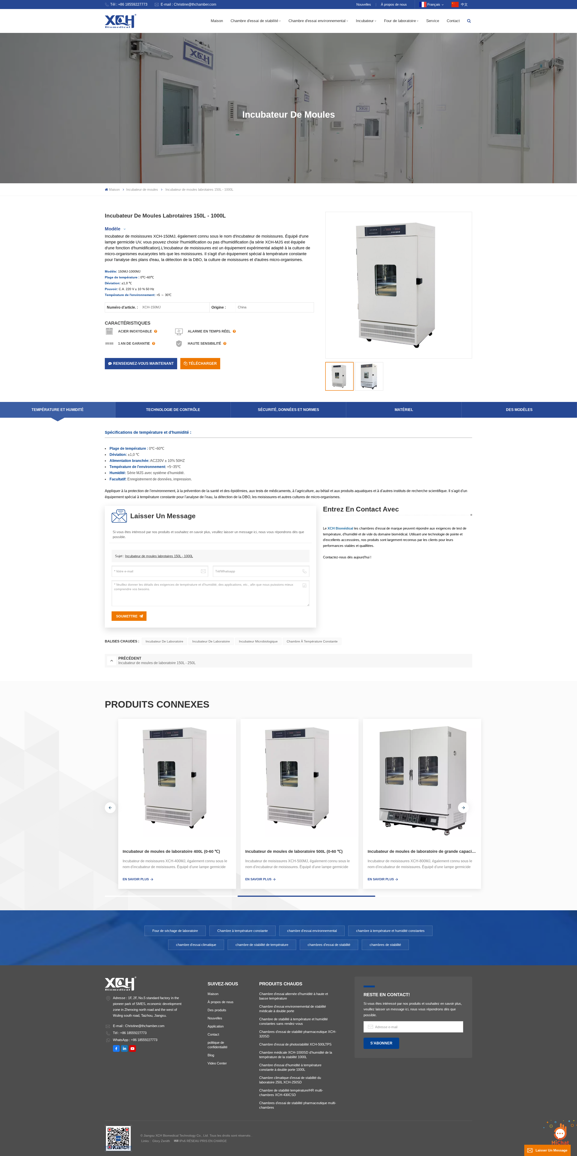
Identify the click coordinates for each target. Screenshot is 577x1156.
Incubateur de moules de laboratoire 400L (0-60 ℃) (158, 851)
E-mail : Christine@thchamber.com (188, 4)
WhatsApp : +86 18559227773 (135, 1040)
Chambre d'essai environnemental (317, 21)
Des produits (217, 1010)
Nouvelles (363, 4)
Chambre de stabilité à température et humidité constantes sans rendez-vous (293, 1021)
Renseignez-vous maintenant (143, 363)
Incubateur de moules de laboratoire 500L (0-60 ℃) (280, 851)
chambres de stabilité (385, 945)
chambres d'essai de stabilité (329, 945)
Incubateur (365, 21)
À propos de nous (394, 4)
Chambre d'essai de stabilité (254, 21)
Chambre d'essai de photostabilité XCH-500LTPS (295, 1044)
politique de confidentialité (217, 1045)
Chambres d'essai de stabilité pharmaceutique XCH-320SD (297, 1034)
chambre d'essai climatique (196, 945)
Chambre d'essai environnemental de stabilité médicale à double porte (292, 1009)
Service (432, 21)
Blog (211, 1055)
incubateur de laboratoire (211, 641)
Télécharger (203, 363)
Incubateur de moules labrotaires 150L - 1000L (159, 556)
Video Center (217, 1063)
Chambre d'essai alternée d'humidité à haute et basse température (293, 996)
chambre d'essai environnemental (312, 931)
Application (216, 1026)
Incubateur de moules (142, 189)
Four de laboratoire (400, 21)
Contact (453, 21)
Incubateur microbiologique (258, 641)
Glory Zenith (161, 1141)
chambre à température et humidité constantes (390, 931)
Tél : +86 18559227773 (128, 4)
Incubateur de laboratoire (164, 641)
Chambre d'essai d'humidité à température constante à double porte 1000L (290, 1067)
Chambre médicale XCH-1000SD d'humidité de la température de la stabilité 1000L (295, 1054)
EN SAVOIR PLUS (122, 879)
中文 (464, 4)
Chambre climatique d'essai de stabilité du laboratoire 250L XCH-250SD (290, 1080)
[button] (110, 807)
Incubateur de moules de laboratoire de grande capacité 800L (411, 851)
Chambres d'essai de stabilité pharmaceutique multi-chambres (297, 1105)
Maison (217, 21)
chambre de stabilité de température (262, 945)
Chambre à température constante (312, 641)
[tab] (57, 410)
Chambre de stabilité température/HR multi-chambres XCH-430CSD (291, 1092)
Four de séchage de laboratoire (175, 931)
